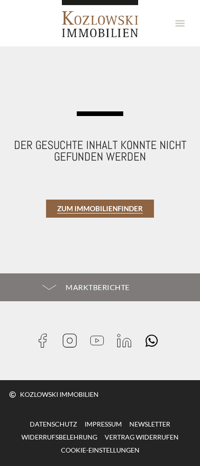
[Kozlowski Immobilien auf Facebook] (46, 341)
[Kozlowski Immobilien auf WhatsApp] (155, 341)
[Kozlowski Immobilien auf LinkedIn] (127, 341)
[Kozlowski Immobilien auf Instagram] (73, 341)
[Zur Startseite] (100, 18)
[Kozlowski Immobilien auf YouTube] (100, 341)
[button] (180, 23)
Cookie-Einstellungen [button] (100, 450)
